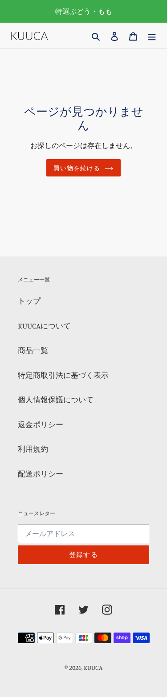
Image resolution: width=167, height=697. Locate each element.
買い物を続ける (77, 168)
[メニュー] (152, 35)
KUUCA (93, 667)
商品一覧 (33, 350)
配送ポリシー (40, 473)
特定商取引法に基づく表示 (63, 375)
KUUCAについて (44, 325)
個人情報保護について (56, 399)
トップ (29, 300)
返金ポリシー (40, 424)
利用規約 (33, 448)
